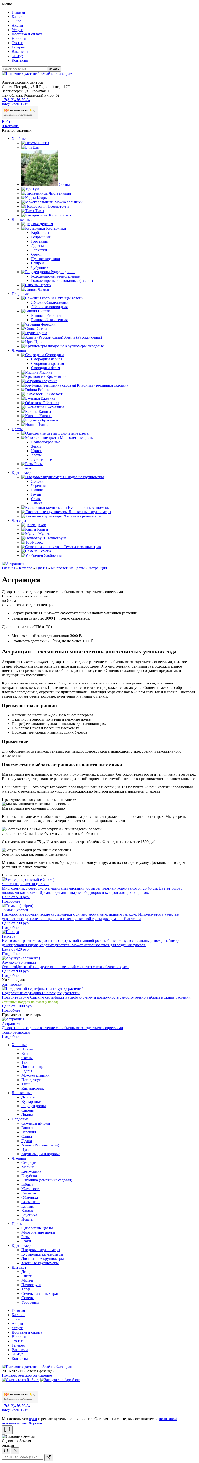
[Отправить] (48, 1457)
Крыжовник (56, 376)
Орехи (36, 254)
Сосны (64, 185)
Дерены (37, 246)
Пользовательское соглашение (27, 1375)
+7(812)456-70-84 (16, 100)
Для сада (19, 520)
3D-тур (17, 56)
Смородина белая (45, 368)
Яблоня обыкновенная (49, 302)
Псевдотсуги (58, 206)
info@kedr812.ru (15, 104)
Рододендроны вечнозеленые (55, 276)
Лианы (43, 289)
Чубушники (40, 267)
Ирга (38, 342)
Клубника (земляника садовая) (102, 385)
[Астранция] (13, 564)
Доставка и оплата (27, 34)
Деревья (46, 224)
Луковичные (41, 459)
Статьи (17, 43)
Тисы (39, 211)
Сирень (45, 285)
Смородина (54, 355)
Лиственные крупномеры (90, 512)
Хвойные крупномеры (82, 516)
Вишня (44, 311)
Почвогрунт (56, 538)
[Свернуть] (15, 1450)
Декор (41, 525)
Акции (17, 25)
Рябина (44, 390)
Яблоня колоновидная (49, 307)
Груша (42, 333)
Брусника (50, 420)
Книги (42, 529)
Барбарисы (40, 233)
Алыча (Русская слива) (83, 337)
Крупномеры (22, 472)
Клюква (45, 416)
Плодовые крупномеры (84, 477)
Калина (45, 411)
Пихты (43, 143)
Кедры (42, 198)
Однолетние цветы (73, 433)
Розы (38, 464)
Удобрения (53, 555)
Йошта (43, 424)
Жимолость (54, 394)
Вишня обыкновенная (49, 320)
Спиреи (37, 263)
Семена (45, 551)
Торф (39, 542)
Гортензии (39, 241)
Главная (18, 12)
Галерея (18, 47)
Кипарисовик (60, 215)
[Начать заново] (6, 1451)
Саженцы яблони (69, 298)
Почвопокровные (45, 442)
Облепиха (51, 403)
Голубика (49, 381)
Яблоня (37, 481)
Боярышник (41, 237)
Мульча (44, 534)
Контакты (20, 60)
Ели (36, 147)
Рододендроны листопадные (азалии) (62, 280)
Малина (45, 372)
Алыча (36, 503)
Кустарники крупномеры (89, 507)
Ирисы (36, 451)
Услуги (17, 30)
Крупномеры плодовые (84, 346)
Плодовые (20, 294)
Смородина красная (47, 363)
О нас (16, 21)
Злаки (36, 446)
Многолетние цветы (77, 438)
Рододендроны (63, 272)
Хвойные (19, 138)
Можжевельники (68, 202)
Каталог (18, 17)
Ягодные (19, 350)
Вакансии (20, 51)
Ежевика (48, 398)
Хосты (36, 455)
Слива (42, 328)
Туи (36, 189)
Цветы (17, 429)
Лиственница (60, 193)
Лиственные (22, 219)
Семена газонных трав (82, 547)
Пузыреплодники (45, 259)
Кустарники (56, 228)
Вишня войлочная (46, 315)
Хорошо (35, 1423)
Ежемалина (54, 407)
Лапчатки (39, 250)
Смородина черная (46, 359)
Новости (19, 38)
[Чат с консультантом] (7, 1429)
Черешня (48, 324)
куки (33, 1419)
